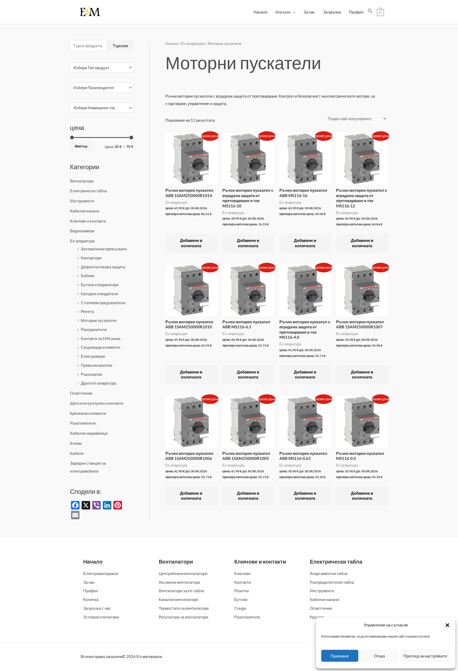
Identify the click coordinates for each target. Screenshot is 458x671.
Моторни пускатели (98, 320)
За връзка (332, 12)
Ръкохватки (91, 374)
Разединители (94, 329)
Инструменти (82, 200)
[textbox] (99, 67)
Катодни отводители (99, 293)
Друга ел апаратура (98, 383)
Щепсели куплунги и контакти (96, 403)
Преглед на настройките (425, 655)
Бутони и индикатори (99, 284)
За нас (309, 12)
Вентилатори (82, 180)
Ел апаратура (82, 240)
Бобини (87, 275)
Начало (260, 12)
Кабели (76, 453)
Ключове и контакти (88, 221)
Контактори (91, 257)
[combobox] (101, 67)
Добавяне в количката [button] (191, 243)
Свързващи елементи (100, 347)
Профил (356, 12)
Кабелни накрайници (89, 433)
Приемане (340, 655)
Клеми (76, 443)
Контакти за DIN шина (100, 338)
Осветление (81, 393)
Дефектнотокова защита (103, 266)
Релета (87, 311)
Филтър (81, 146)
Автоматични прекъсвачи (104, 248)
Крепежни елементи (88, 413)
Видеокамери (82, 230)
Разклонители (83, 423)
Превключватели (96, 365)
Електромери (93, 356)
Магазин (282, 12)
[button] (447, 625)
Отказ (379, 655)
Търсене (120, 45)
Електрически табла (88, 190)
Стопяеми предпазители (103, 302)
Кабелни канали (84, 210)
